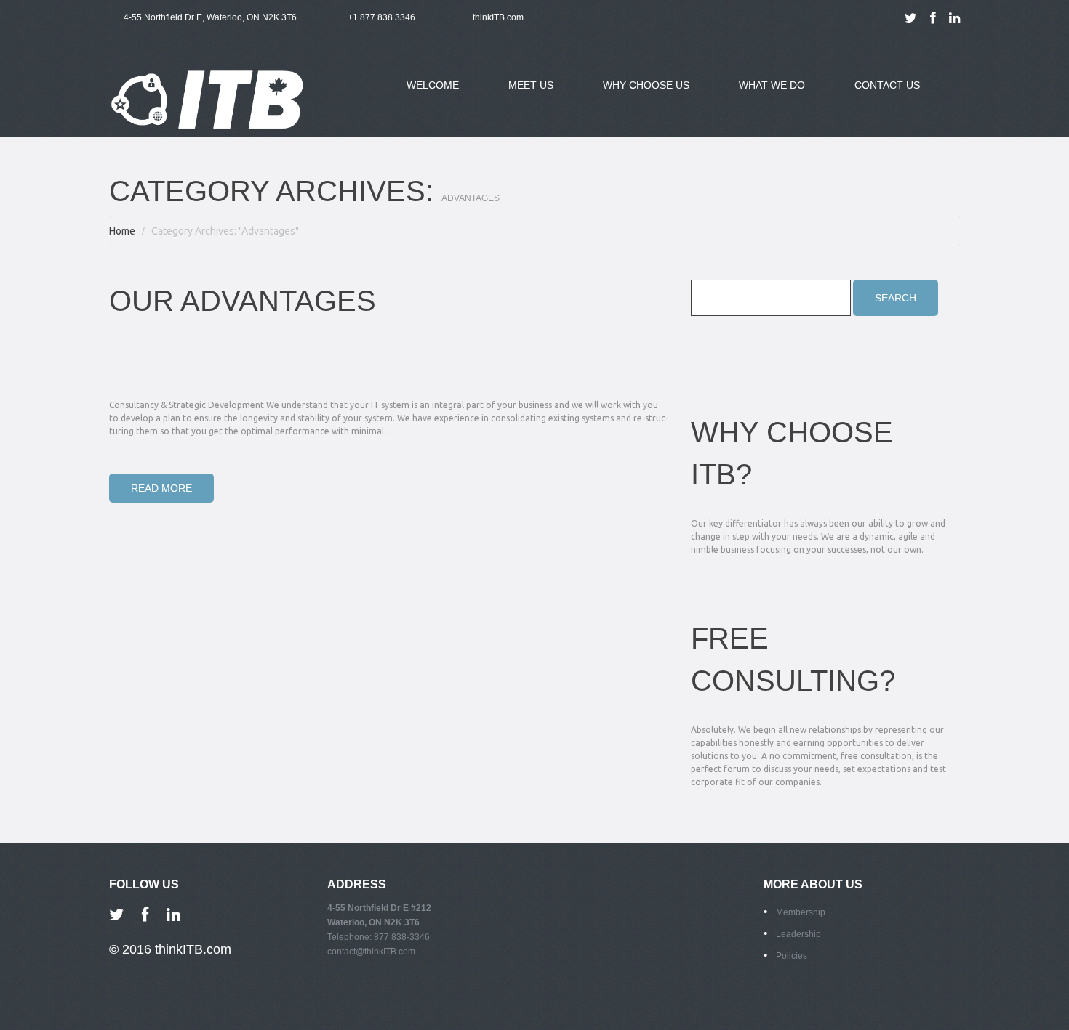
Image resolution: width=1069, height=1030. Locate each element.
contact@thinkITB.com (371, 951)
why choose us (635, 93)
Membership (800, 912)
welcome (433, 85)
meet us (520, 93)
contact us (887, 85)
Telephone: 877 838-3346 (378, 937)
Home (122, 231)
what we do (761, 93)
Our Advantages (242, 301)
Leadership (798, 934)
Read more (161, 488)
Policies (791, 956)
